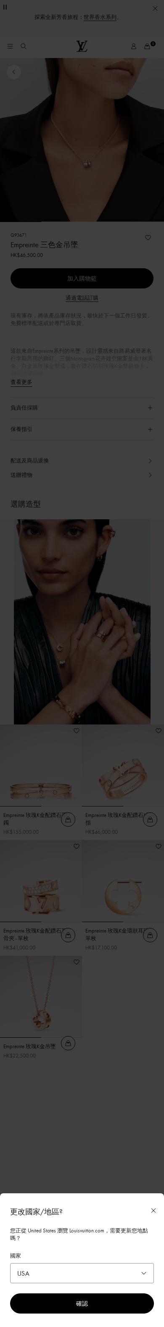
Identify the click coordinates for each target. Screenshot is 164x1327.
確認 (82, 1303)
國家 (15, 1255)
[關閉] (153, 1210)
